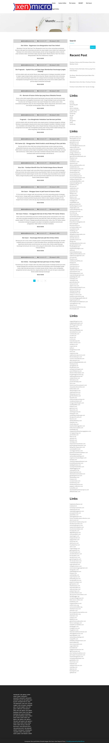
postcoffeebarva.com (76, 371)
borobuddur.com (74, 555)
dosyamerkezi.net (75, 172)
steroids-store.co (74, 238)
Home (53, 3)
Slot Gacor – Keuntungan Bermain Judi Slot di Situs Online (40, 238)
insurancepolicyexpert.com (77, 177)
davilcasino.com (74, 543)
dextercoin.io (73, 305)
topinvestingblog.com (76, 183)
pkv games (73, 120)
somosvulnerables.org (76, 607)
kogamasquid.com (75, 300)
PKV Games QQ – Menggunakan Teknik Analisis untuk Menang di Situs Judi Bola (40, 143)
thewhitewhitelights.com (76, 248)
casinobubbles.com (75, 534)
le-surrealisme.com (75, 174)
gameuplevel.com (75, 550)
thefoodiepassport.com (76, 273)
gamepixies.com (74, 584)
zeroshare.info (74, 195)
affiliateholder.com (75, 491)
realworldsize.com (75, 378)
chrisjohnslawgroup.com (77, 598)
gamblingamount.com (76, 475)
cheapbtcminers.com (76, 566)
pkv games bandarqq (24, 714)
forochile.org (73, 213)
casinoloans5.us (74, 264)
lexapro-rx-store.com (75, 294)
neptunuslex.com (74, 147)
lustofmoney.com (74, 482)
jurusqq (72, 103)
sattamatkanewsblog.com (77, 456)
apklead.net (73, 672)
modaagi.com (73, 200)
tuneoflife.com (74, 488)
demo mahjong (74, 108)
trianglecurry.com (75, 628)
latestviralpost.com (75, 390)
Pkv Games (72, 3)
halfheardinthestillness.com (77, 254)
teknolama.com (74, 380)
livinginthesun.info (75, 350)
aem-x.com (73, 547)
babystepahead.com (75, 472)
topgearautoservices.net (76, 649)
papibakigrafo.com (75, 277)
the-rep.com (73, 186)
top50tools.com (74, 184)
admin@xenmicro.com (28, 41)
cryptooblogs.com (75, 548)
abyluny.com (73, 669)
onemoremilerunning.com (77, 399)
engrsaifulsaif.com (75, 564)
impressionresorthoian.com (77, 443)
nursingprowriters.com (76, 451)
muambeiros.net (74, 229)
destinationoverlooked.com (77, 474)
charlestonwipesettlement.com (78, 461)
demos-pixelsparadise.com (77, 165)
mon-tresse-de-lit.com (76, 644)
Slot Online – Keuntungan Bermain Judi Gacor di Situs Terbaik (40, 262)
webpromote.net (74, 236)
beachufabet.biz (74, 642)
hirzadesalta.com (74, 531)
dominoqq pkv (74, 104)
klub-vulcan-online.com (76, 600)
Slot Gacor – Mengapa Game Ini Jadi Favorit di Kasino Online (40, 191)
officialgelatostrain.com (76, 633)
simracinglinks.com (75, 170)
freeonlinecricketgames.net (77, 222)
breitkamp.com (74, 601)
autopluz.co (73, 160)
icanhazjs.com (74, 278)
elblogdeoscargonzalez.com (77, 234)
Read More (40, 58)
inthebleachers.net (75, 293)
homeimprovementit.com (77, 508)
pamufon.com (74, 610)
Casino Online (62, 3)
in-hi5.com (73, 339)
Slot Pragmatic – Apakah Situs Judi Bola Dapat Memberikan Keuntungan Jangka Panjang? (40, 70)
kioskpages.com (74, 626)
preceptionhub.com (75, 513)
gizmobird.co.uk (74, 142)
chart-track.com (74, 215)
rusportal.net (73, 346)
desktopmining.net (75, 291)
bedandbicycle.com (75, 578)
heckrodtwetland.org (75, 252)
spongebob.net (74, 365)
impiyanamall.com (75, 538)
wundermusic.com (75, 557)
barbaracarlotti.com (75, 289)
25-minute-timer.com (76, 561)
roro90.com (73, 335)
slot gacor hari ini (74, 110)
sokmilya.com (73, 667)
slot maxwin (26, 708)
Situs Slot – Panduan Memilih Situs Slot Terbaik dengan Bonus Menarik (40, 167)
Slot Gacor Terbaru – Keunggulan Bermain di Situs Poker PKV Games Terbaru (40, 214)
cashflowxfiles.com (75, 404)
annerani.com (73, 190)
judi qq (72, 101)
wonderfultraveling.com (76, 216)
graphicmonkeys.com (76, 582)
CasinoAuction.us (74, 266)
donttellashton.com (75, 332)
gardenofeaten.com (75, 396)
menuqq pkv (16, 694)
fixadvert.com (73, 158)
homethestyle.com (75, 552)
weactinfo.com (74, 410)
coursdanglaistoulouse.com (77, 145)
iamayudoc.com (74, 570)
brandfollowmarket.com (76, 463)
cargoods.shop (74, 353)
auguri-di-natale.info (75, 149)
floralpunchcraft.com (75, 417)
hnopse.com (73, 479)
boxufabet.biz (73, 648)
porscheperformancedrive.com (78, 612)
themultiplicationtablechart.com (79, 301)
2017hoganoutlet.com (76, 325)
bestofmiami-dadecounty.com (78, 522)
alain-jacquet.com (75, 360)
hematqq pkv (28, 730)
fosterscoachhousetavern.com (78, 385)
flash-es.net (73, 436)
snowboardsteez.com (76, 401)
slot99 (30, 733)
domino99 (24, 696)
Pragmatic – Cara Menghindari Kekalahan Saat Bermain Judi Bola (40, 119)
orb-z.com (72, 383)
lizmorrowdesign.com (76, 623)
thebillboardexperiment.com (78, 640)
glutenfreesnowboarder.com (78, 621)
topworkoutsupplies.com (77, 527)
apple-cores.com (74, 285)
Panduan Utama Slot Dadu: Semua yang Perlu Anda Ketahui (82, 69)
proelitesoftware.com (76, 593)
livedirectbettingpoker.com (77, 426)
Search (73, 40)
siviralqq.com (73, 442)
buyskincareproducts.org (77, 296)
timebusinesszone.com (76, 484)
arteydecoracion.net (75, 239)
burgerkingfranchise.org (76, 374)
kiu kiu (71, 106)
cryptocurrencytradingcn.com (78, 458)
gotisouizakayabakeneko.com (78, 362)
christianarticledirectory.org (77, 307)
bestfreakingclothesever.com (78, 445)
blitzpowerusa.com (75, 394)
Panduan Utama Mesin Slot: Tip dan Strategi (82, 87)
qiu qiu (72, 115)
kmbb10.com (73, 406)
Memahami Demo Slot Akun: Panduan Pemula (82, 82)
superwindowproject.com (77, 275)
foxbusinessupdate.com (76, 428)
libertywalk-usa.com (75, 138)
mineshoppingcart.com (76, 525)
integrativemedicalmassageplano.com (80, 431)
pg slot (21, 700)
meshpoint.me (74, 364)
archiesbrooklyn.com (75, 227)
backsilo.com (73, 440)
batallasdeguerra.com (76, 206)
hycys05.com (73, 397)
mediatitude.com (74, 167)
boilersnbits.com (74, 389)
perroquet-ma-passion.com (77, 655)
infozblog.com (74, 231)
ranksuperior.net (74, 470)
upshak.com (73, 438)
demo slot (16, 710)
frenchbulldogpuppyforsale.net (78, 298)
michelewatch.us (74, 151)
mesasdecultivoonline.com (77, 387)
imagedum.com (74, 630)
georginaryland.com (75, 245)
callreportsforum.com (76, 665)
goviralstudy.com (74, 282)
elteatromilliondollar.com (77, 373)
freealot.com (73, 573)
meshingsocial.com (75, 412)
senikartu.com (74, 344)
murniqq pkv (21, 730)
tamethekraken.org (75, 614)
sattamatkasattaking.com (77, 637)
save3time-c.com (74, 161)
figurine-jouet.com (75, 651)
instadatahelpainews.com (77, 658)
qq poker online (18, 732)
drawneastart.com (75, 585)
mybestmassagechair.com (77, 255)
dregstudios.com (74, 207)
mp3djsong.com (74, 144)
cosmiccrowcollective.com (77, 358)
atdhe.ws (72, 250)
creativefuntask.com (75, 562)
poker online (73, 112)
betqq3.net (73, 262)
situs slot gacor (22, 705)
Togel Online (55, 9)
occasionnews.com (75, 481)
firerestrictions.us (75, 225)
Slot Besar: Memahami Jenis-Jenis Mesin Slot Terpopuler (82, 76)
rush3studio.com (74, 334)
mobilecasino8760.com (76, 261)
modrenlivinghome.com (76, 656)
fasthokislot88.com (75, 587)
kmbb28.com (73, 663)
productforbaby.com (75, 381)
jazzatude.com (74, 192)
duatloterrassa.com (75, 609)
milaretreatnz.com (75, 199)
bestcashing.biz (74, 223)
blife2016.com (73, 619)
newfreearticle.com (75, 392)
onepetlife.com (74, 639)
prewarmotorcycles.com (76, 169)
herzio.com (73, 337)
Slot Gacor (89, 3)
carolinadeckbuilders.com (77, 181)
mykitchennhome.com (76, 270)
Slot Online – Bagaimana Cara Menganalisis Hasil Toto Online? (40, 45)
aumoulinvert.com (75, 271)
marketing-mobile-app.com (77, 415)
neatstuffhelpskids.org (76, 209)
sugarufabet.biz (74, 646)
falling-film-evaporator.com (77, 447)
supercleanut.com (75, 577)
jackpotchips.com (74, 591)
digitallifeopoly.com (75, 532)
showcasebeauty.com (76, 176)
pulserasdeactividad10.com (77, 287)
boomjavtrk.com (74, 671)
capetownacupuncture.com (77, 355)
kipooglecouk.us (74, 268)
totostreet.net (74, 541)
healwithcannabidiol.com (77, 624)
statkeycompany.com (76, 179)
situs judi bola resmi (25, 726)
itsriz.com (72, 351)
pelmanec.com (74, 326)
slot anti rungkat (20, 707)
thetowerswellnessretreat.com (78, 632)
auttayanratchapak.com (76, 369)
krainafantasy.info (75, 341)
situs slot (24, 703)
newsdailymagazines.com (77, 511)
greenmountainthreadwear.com (79, 452)
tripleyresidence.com (75, 603)
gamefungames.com (75, 559)
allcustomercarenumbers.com (78, 594)
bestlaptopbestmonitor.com (78, 243)
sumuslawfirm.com (75, 449)
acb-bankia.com (74, 435)
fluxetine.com (73, 259)
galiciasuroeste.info (75, 204)
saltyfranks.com (74, 188)
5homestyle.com (74, 309)
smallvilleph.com (74, 202)
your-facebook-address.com (77, 653)
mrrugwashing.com (75, 433)
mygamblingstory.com (76, 321)
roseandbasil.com (75, 246)
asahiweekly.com (74, 575)
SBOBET (80, 3)
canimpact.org (74, 280)
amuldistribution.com (76, 554)
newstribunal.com (75, 509)
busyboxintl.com (74, 367)
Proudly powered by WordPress (75, 741)
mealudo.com (73, 422)
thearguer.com (74, 413)
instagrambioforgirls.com (77, 403)
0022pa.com (73, 193)
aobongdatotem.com (76, 516)
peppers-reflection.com (76, 486)
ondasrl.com (73, 617)
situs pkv (15, 721)
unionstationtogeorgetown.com (79, 568)
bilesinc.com (73, 197)
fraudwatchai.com (75, 545)
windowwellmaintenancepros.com (79, 490)
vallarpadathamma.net (76, 376)
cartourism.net (74, 284)
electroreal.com (74, 520)
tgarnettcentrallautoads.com (78, 156)
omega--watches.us (75, 153)
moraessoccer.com (75, 211)
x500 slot (19, 708)
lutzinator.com (74, 616)
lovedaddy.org (74, 429)
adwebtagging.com (75, 468)
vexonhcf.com (73, 163)
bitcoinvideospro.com (76, 357)
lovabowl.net (73, 506)
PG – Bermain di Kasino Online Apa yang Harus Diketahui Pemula (40, 95)
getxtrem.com (74, 408)
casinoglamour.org (75, 303)
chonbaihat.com (74, 232)
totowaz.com (73, 459)
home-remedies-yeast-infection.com (80, 518)
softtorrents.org (74, 605)
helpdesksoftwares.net (76, 504)
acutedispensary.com (76, 454)
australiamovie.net (75, 140)
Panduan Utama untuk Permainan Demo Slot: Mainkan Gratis (82, 63)
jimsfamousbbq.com (75, 137)
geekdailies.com (74, 660)
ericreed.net (73, 257)
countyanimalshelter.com (77, 467)
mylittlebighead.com (75, 571)
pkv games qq (27, 700)
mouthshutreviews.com (76, 529)
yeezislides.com (74, 515)
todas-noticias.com (75, 342)
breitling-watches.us (75, 154)
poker (71, 117)
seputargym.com (74, 536)
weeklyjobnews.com (75, 465)
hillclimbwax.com (74, 477)
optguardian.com (74, 539)
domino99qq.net (74, 328)
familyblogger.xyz (74, 596)
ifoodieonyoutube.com (76, 523)
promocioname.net (75, 218)
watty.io (72, 348)
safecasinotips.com (75, 589)
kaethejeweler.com (75, 635)
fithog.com (73, 241)
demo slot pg (20, 724)
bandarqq (72, 113)
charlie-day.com (74, 424)
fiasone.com (73, 419)
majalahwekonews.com (76, 323)
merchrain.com (74, 662)
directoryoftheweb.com (76, 330)
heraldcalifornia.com (75, 580)
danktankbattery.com (76, 420)
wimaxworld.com (74, 220)
